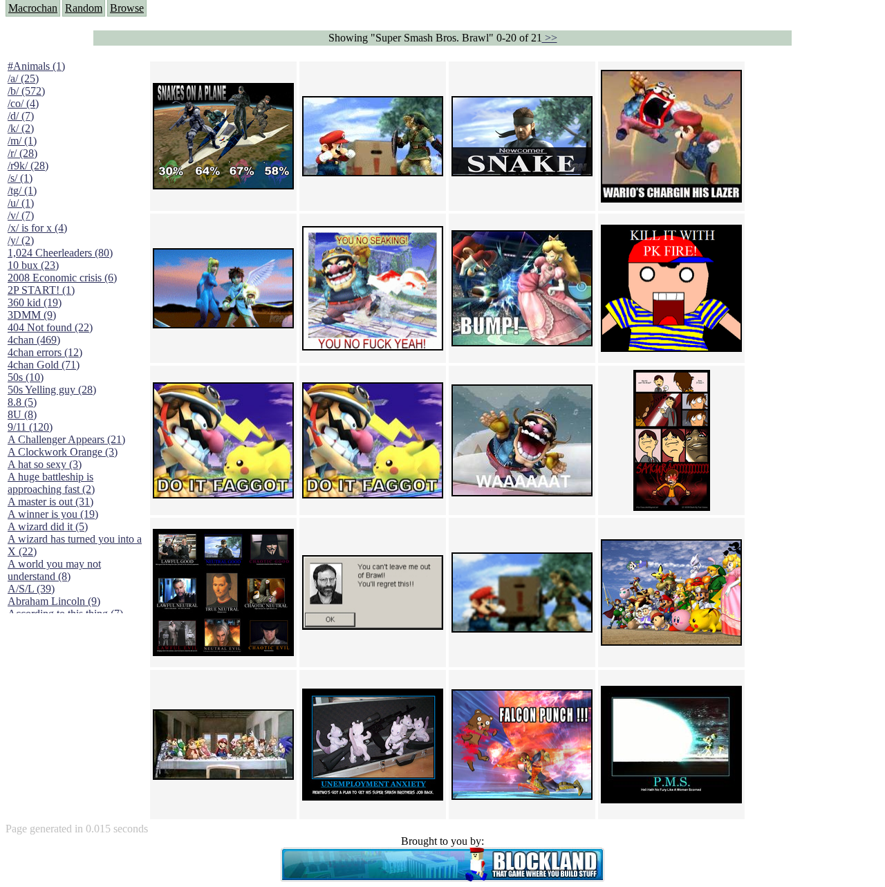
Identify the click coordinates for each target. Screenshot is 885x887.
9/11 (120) (30, 427)
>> (549, 38)
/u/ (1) (21, 203)
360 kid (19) (35, 302)
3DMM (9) (32, 315)
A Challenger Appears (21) (66, 439)
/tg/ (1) (22, 190)
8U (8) (22, 414)
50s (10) (26, 377)
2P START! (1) (41, 290)
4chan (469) (34, 340)
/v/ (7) (21, 215)
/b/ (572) (26, 91)
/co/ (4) (23, 103)
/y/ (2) (21, 240)
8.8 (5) (22, 402)
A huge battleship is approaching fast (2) (51, 483)
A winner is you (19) (53, 514)
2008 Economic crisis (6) (62, 277)
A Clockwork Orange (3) (63, 452)
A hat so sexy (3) (45, 464)
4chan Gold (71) (44, 365)
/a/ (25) (23, 78)
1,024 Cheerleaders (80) (60, 253)
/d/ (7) (21, 116)
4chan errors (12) (45, 352)
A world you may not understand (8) (54, 570)
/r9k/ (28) (28, 165)
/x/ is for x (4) (37, 228)
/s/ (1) (20, 178)
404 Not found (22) (50, 327)
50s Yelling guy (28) (52, 389)
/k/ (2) (21, 128)
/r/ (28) (22, 153)
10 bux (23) (33, 265)
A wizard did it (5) (48, 526)
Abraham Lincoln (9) (54, 601)
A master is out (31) (50, 501)
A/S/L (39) (31, 589)
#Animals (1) (36, 66)
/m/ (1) (22, 141)
